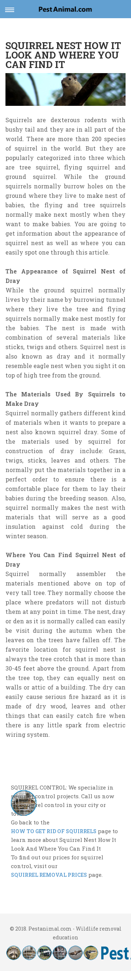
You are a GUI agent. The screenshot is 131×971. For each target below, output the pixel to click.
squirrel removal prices (49, 874)
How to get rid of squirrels (53, 831)
